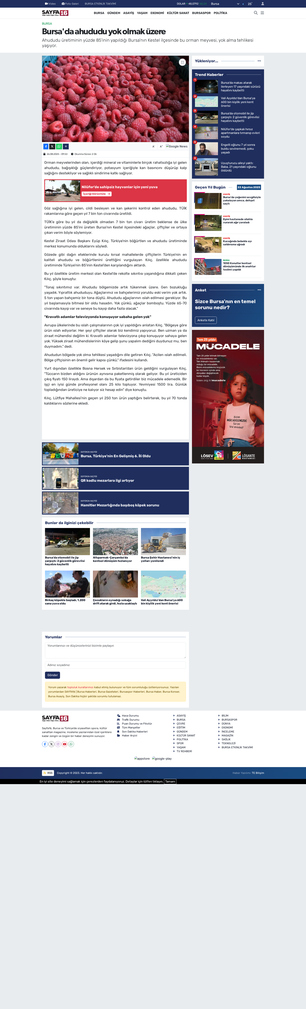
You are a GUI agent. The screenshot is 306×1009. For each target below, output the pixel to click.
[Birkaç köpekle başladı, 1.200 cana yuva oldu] (67, 584)
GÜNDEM (113, 13)
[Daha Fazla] (66, 147)
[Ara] (256, 13)
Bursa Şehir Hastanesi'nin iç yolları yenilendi (160, 559)
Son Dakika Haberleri (135, 731)
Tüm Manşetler (131, 727)
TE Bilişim (258, 773)
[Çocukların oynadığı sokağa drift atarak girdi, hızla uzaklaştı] (115, 584)
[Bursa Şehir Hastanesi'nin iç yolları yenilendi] (163, 541)
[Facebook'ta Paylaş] (45, 147)
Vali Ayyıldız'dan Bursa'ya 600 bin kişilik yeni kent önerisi (162, 601)
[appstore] (142, 758)
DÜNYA (226, 723)
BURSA (99, 13)
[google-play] (161, 758)
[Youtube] (64, 744)
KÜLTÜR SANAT (178, 13)
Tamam (170, 781)
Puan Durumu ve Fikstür (137, 723)
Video (52, 3)
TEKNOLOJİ (229, 743)
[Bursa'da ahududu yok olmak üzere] (115, 99)
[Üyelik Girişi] (261, 4)
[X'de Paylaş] (52, 147)
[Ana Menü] (262, 13)
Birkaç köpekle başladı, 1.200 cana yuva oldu (65, 601)
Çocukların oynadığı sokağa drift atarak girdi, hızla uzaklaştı (115, 601)
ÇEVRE (181, 723)
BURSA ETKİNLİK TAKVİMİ (100, 3)
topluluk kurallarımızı (80, 687)
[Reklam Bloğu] (228, 396)
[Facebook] (45, 744)
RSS (49, 773)
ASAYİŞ (128, 13)
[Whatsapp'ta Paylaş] (59, 147)
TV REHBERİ (184, 751)
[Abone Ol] (177, 146)
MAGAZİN (227, 735)
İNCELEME (228, 731)
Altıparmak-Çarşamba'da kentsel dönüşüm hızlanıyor (112, 559)
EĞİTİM (181, 727)
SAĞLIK (226, 739)
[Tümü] (259, 61)
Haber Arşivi (129, 735)
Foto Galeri (72, 3)
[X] (51, 744)
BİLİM (225, 715)
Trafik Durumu (130, 719)
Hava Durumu (130, 715)
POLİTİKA (220, 13)
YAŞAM (142, 13)
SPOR (180, 743)
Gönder (52, 675)
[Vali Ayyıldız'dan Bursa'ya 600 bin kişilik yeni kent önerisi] (163, 584)
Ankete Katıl (205, 320)
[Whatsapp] (71, 744)
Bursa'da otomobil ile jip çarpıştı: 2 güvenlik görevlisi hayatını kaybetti (65, 561)
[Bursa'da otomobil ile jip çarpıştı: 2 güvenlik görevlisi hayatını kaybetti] (67, 541)
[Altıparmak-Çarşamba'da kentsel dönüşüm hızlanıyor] (115, 541)
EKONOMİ (157, 13)
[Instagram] (58, 744)
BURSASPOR (201, 13)
